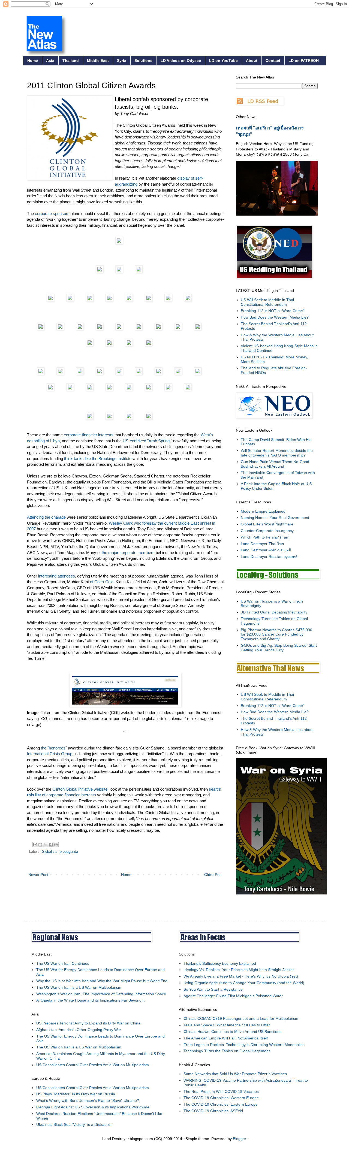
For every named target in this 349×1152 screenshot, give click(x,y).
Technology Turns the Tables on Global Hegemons (226, 1051)
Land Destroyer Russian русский (269, 556)
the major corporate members (128, 552)
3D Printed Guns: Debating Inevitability (274, 612)
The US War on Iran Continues (62, 963)
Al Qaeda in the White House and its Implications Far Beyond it (90, 1000)
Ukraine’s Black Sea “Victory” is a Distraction (74, 1124)
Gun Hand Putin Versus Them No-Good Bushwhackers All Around (275, 463)
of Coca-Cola (101, 581)
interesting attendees (56, 576)
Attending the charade (46, 517)
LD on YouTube (223, 60)
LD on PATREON (303, 60)
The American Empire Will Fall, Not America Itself (225, 1038)
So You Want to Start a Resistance (213, 989)
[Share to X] (45, 844)
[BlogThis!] (40, 844)
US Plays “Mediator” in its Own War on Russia (75, 1094)
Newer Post (38, 874)
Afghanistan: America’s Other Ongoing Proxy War (78, 1029)
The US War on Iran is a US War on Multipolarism (78, 987)
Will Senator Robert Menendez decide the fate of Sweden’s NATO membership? (277, 452)
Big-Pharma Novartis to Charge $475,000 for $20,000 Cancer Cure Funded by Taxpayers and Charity (276, 634)
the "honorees (53, 748)
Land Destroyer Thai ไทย (262, 544)
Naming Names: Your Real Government (275, 517)
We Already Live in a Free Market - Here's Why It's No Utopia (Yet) (240, 976)
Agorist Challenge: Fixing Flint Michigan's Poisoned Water (233, 996)
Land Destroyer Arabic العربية (266, 550)
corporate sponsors (52, 213)
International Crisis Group (49, 753)
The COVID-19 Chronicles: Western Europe (221, 1098)
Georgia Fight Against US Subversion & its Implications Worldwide (92, 1107)
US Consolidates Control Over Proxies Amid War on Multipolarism (92, 1065)
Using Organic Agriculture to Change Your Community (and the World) (243, 983)
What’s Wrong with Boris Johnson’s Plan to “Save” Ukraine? (87, 1100)
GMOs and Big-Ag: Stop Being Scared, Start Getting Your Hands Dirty (279, 647)
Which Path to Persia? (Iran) (265, 537)
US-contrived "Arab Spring (146, 441)
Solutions (143, 60)
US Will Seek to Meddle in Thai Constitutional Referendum (267, 302)
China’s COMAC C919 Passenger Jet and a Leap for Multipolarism (240, 1018)
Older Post (213, 874)
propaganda (69, 852)
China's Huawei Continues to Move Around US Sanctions (232, 1031)
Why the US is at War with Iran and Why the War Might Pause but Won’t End (101, 981)
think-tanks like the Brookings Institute (97, 458)
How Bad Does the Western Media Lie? (275, 317)
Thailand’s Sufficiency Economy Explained (219, 963)
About (251, 60)
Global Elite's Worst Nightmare (267, 524)
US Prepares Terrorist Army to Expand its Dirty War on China (88, 1023)
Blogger (239, 1138)
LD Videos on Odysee (181, 60)
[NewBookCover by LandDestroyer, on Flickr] (281, 893)
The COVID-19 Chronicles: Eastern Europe (220, 1104)
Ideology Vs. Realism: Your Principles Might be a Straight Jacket (238, 969)
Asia (50, 60)
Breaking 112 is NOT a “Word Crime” (272, 311)
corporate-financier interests (88, 435)
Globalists (50, 852)
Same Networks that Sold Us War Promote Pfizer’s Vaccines (235, 1074)
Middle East (98, 60)
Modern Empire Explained (263, 511)
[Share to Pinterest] (56, 844)
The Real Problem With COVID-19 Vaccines (221, 1091)
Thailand (70, 60)
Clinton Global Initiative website (79, 789)
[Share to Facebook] (50, 844)
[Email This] (35, 844)
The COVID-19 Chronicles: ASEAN (213, 1111)
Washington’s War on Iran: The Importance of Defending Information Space (101, 994)
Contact (273, 60)
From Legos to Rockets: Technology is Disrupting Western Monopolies (244, 1044)
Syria (121, 60)
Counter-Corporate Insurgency (267, 530)
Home (32, 60)
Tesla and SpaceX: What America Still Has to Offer (226, 1025)
